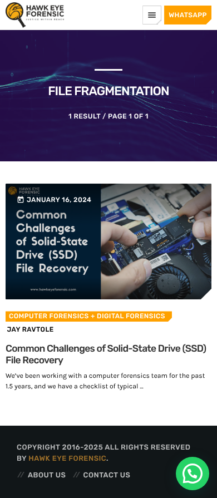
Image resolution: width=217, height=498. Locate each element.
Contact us (107, 475)
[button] (192, 473)
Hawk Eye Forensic (67, 459)
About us (47, 475)
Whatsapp (188, 15)
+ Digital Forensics (127, 316)
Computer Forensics (49, 316)
